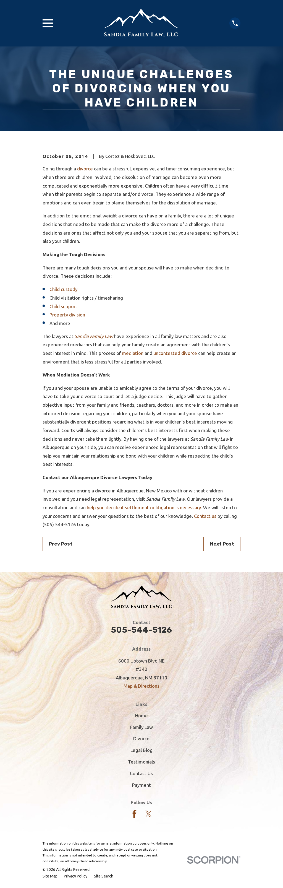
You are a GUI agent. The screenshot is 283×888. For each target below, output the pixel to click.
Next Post (222, 544)
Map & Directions (141, 686)
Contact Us (141, 773)
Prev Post (60, 544)
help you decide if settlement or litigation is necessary (144, 507)
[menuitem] (50, 876)
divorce (85, 168)
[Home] (141, 23)
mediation (132, 353)
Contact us (205, 516)
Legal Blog (141, 750)
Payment (141, 785)
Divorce (141, 738)
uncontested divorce (175, 353)
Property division (67, 314)
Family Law (141, 727)
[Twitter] (149, 814)
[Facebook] (134, 814)
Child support (63, 306)
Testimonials (141, 761)
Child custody (63, 289)
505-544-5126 (141, 630)
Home (141, 715)
